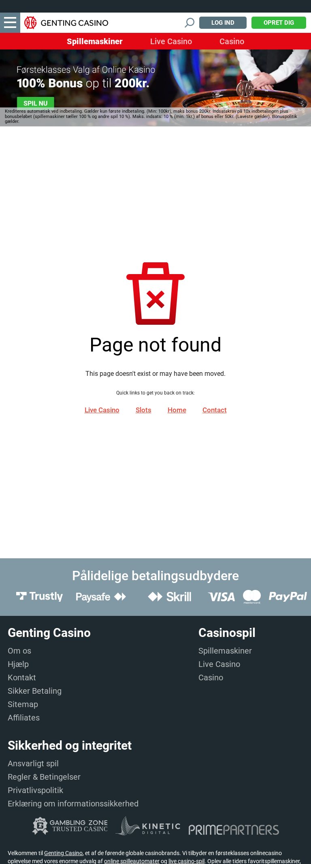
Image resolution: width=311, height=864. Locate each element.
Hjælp (18, 664)
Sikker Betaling (35, 691)
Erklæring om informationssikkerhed (73, 803)
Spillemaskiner (95, 41)
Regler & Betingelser (44, 777)
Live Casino (171, 41)
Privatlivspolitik (35, 790)
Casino (231, 41)
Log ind (222, 22)
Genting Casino (63, 853)
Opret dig (279, 22)
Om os (19, 651)
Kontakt (22, 677)
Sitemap (23, 704)
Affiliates (24, 718)
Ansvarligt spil (33, 763)
